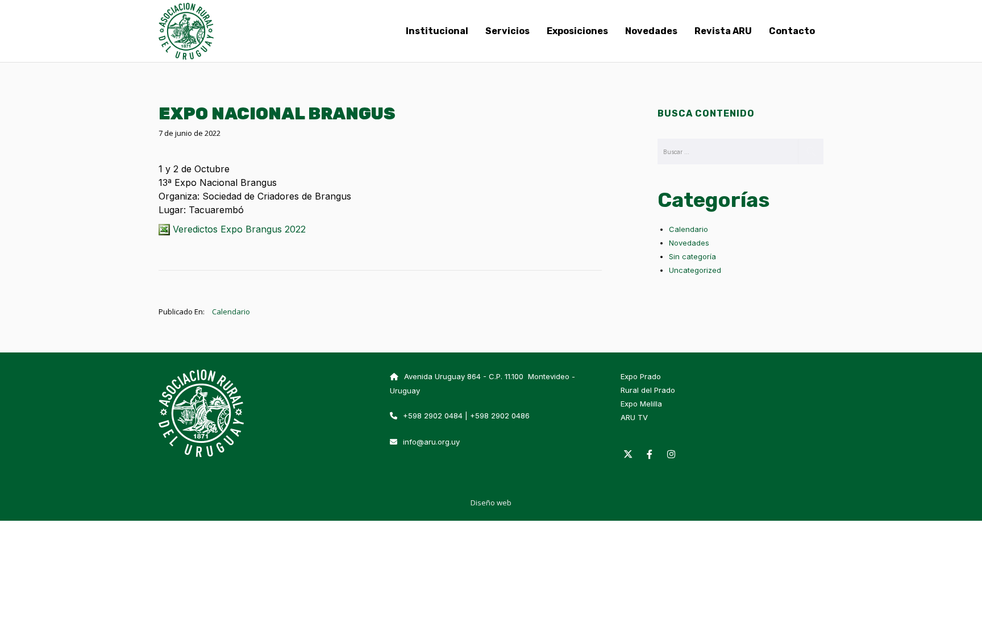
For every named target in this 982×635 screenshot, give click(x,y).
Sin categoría (692, 256)
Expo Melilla (641, 403)
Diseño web (491, 502)
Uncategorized (695, 270)
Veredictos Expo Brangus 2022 (238, 229)
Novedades (689, 242)
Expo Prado (641, 376)
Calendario (231, 311)
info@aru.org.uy (431, 441)
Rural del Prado (648, 390)
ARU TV (634, 417)
